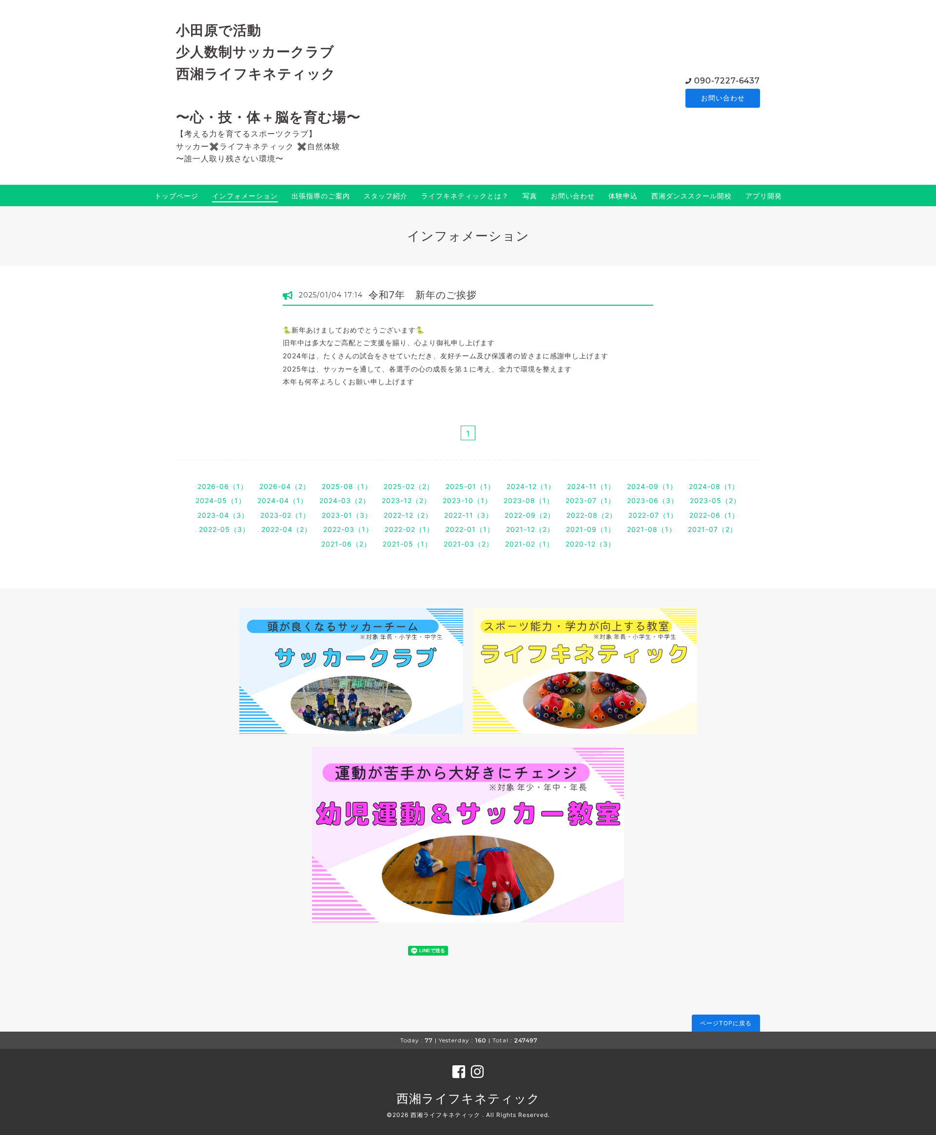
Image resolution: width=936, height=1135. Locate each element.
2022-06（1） (714, 515)
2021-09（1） (590, 529)
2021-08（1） (651, 529)
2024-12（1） (531, 486)
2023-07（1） (590, 500)
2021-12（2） (530, 529)
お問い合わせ (723, 98)
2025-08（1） (347, 486)
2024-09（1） (652, 486)
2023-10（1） (467, 500)
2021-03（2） (468, 544)
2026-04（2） (284, 486)
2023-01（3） (347, 515)
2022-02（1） (409, 529)
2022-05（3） (224, 529)
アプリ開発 (763, 196)
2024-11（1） (591, 486)
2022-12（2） (408, 515)
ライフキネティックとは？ (465, 196)
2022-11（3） (468, 515)
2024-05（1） (220, 500)
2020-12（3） (590, 544)
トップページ (176, 196)
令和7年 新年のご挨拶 (423, 295)
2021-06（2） (346, 544)
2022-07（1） (653, 515)
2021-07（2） (712, 529)
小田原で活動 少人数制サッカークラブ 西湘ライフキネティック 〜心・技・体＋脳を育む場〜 (268, 73)
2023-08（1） (529, 500)
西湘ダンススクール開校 (691, 196)
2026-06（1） (222, 486)
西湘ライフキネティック (468, 1098)
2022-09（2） (530, 515)
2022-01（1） (470, 529)
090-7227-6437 (727, 80)
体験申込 (623, 196)
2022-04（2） (286, 529)
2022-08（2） (591, 515)
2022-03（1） (348, 529)
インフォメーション (245, 196)
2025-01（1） (470, 486)
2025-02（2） (409, 486)
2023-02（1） (285, 515)
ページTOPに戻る (726, 1023)
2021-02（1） (529, 544)
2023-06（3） (652, 500)
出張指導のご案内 (321, 196)
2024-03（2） (344, 500)
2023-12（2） (406, 500)
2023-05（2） (715, 500)
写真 (530, 196)
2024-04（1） (282, 500)
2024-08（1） (714, 486)
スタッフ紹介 (386, 196)
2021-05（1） (407, 544)
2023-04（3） (223, 515)
